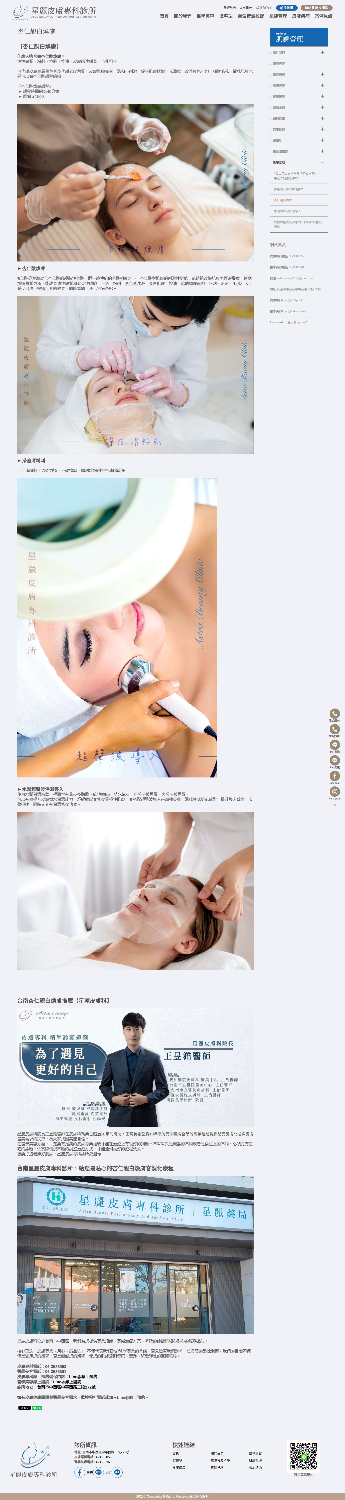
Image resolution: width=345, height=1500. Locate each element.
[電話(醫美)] (335, 715)
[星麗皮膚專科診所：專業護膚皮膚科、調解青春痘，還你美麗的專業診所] (53, 12)
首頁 (175, 1453)
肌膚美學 (279, 85)
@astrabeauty (288, 311)
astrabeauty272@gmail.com (292, 278)
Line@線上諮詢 (67, 1382)
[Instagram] (335, 792)
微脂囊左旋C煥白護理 (288, 189)
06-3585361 (287, 267)
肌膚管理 (279, 162)
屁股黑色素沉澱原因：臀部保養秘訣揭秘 (298, 224)
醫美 (90, 1472)
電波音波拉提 (220, 1460)
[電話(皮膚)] (335, 730)
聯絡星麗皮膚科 (317, 8)
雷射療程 (279, 74)
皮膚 (108, 1472)
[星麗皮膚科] (33, 1461)
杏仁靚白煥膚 (283, 200)
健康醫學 (279, 96)
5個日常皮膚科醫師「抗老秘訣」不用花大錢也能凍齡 (297, 176)
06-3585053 (287, 256)
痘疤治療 (279, 107)
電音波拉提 (280, 151)
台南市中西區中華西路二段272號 (66, 1387)
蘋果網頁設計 (199, 1496)
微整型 (177, 1460)
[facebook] (335, 777)
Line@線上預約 (83, 1377)
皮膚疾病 (279, 129)
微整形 (277, 140)
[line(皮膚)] (335, 761)
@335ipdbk (286, 300)
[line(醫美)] (335, 746)
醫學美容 (279, 63)
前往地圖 (287, 8)
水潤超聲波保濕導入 (287, 211)
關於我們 (279, 52)
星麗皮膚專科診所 (289, 322)
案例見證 (279, 118)
